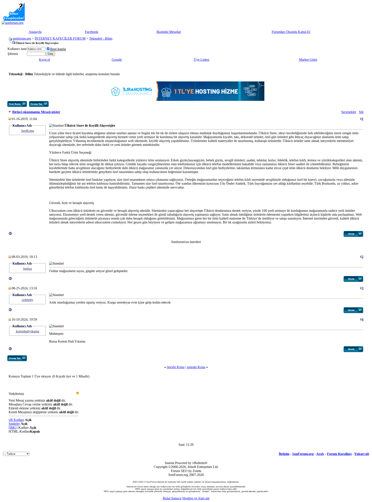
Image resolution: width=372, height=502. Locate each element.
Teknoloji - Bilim (100, 38)
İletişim (284, 454)
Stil (361, 112)
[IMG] (13, 427)
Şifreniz (13, 54)
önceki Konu (175, 367)
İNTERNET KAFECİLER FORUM (60, 38)
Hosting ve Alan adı (195, 498)
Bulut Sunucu (172, 498)
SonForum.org (303, 454)
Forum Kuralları (339, 454)
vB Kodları (16, 420)
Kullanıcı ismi (17, 49)
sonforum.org (22, 38)
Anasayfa (35, 32)
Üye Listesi (201, 59)
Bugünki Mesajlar (169, 32)
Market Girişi (308, 59)
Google (117, 59)
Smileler (14, 424)
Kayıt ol (44, 59)
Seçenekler (348, 112)
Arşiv (320, 454)
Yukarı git (361, 454)
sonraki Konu (196, 367)
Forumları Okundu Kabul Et (291, 32)
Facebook (91, 32)
